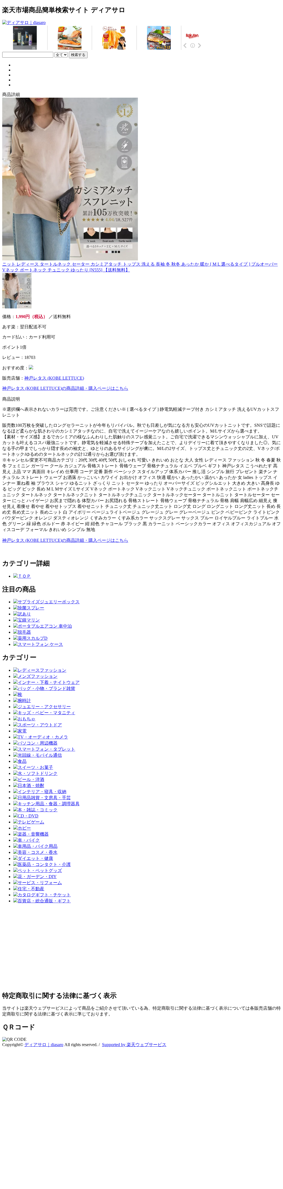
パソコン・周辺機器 (37, 743)
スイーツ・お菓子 (35, 767)
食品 (22, 761)
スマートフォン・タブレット (46, 749)
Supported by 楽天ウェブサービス (134, 1044)
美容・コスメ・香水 (37, 852)
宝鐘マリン (29, 620)
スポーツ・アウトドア (40, 725)
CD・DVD (28, 816)
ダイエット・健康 (35, 858)
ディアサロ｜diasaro (43, 1044)
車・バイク (29, 840)
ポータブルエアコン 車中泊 (45, 626)
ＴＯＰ (24, 576)
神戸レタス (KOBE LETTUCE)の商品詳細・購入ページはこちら (65, 388)
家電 (22, 731)
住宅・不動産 (31, 888)
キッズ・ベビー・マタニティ (46, 712)
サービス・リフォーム (40, 882)
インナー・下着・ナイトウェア (49, 682)
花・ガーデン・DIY (37, 876)
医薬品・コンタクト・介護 (44, 864)
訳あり (24, 614)
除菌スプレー (31, 608)
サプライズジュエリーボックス (49, 601)
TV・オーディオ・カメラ (43, 737)
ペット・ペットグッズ (40, 870)
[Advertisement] (141, 947)
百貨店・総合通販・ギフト (44, 901)
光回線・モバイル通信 (40, 755)
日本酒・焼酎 (31, 785)
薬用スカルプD (33, 638)
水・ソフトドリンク (37, 773)
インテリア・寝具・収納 (42, 791)
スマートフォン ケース (40, 644)
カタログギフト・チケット (44, 894)
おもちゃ (26, 718)
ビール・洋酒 (31, 779)
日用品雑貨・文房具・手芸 (44, 797)
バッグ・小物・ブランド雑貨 (46, 688)
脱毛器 (24, 632)
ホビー (24, 828)
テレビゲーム (31, 822)
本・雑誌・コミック (37, 809)
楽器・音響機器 (33, 834)
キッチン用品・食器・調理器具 (49, 803)
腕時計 (24, 700)
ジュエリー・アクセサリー (44, 706)
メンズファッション (37, 676)
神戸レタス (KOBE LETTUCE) (54, 378)
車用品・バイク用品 (37, 846)
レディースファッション (42, 670)
